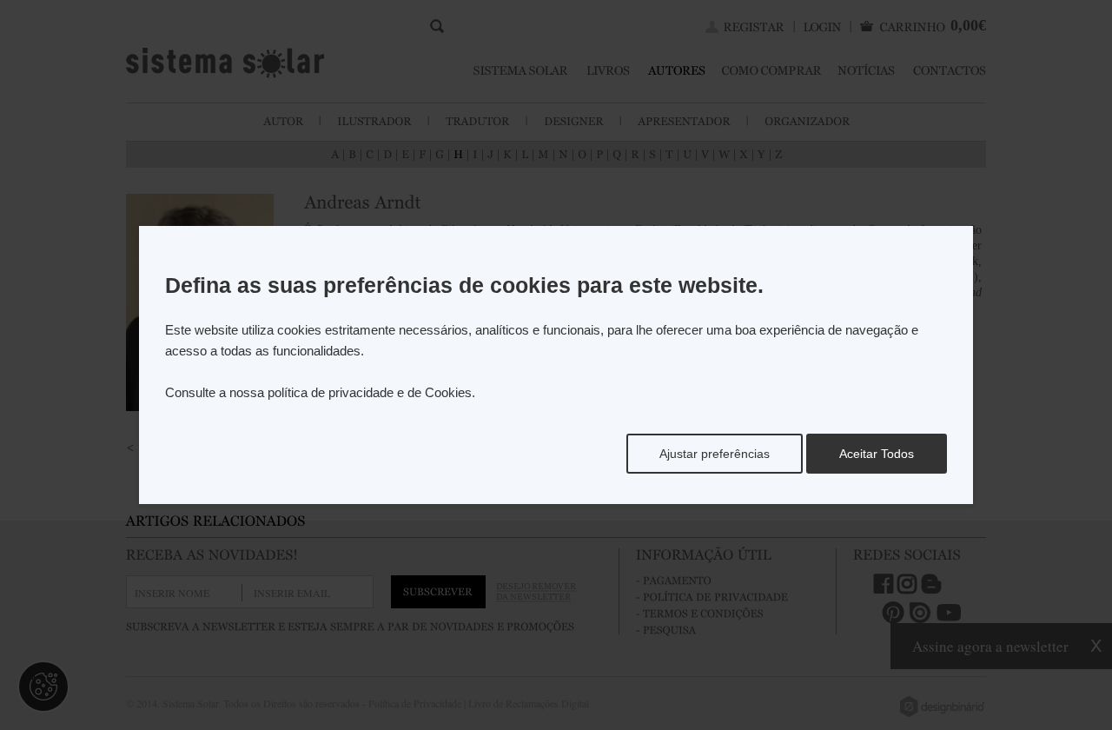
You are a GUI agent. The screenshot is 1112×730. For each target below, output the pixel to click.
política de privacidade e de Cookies (370, 392)
